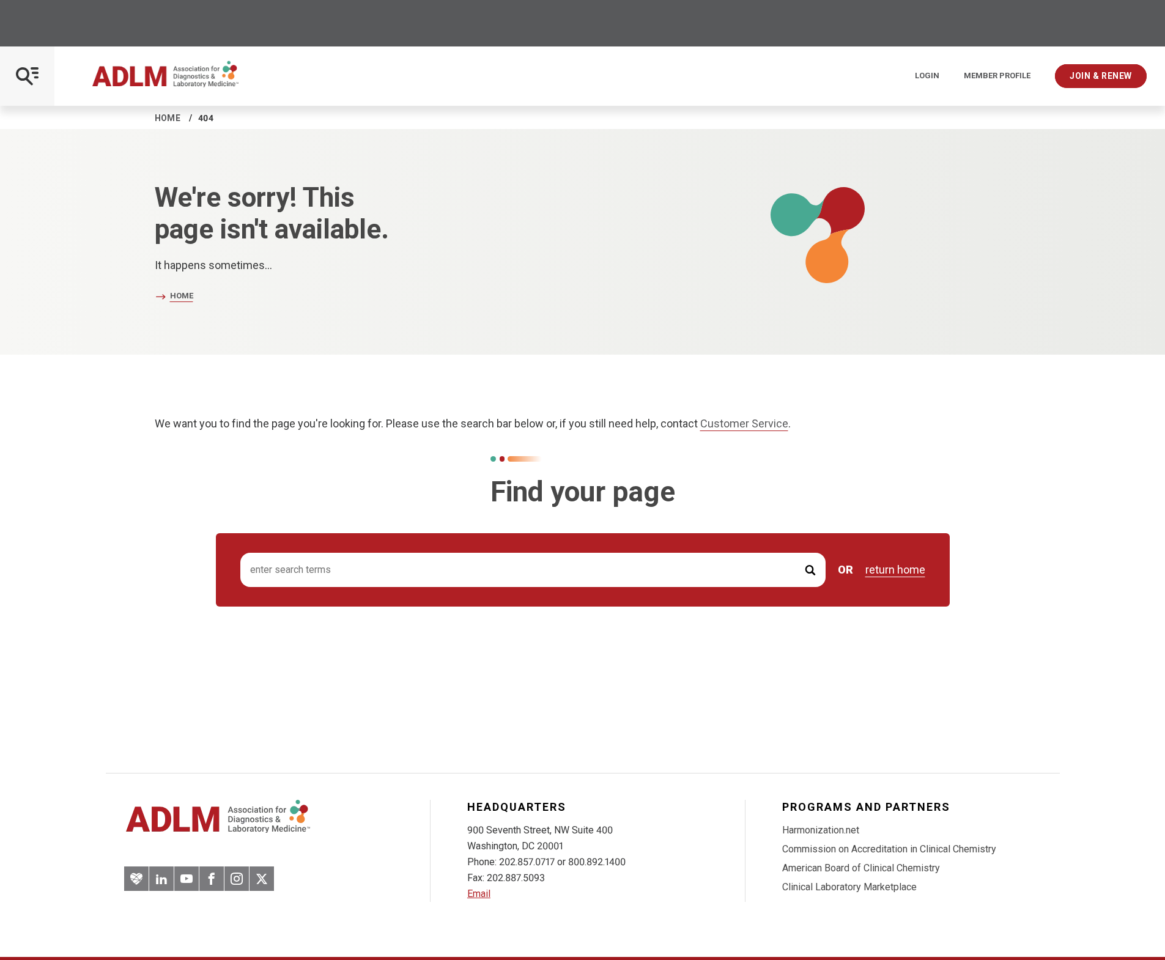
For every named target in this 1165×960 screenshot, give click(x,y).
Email (478, 893)
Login (927, 76)
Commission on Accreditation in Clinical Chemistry (889, 849)
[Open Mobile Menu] (27, 76)
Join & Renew (1101, 76)
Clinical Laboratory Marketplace (849, 887)
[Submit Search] (810, 570)
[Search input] (533, 570)
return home (895, 570)
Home (168, 118)
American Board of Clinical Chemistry (861, 868)
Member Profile (997, 76)
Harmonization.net (820, 830)
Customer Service (744, 423)
